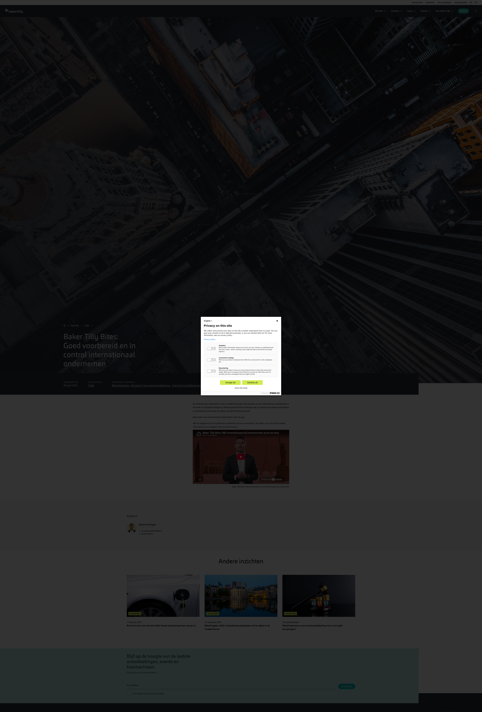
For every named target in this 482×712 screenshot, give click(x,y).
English (207, 321)
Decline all (252, 382)
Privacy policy (209, 339)
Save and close (241, 388)
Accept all (230, 382)
